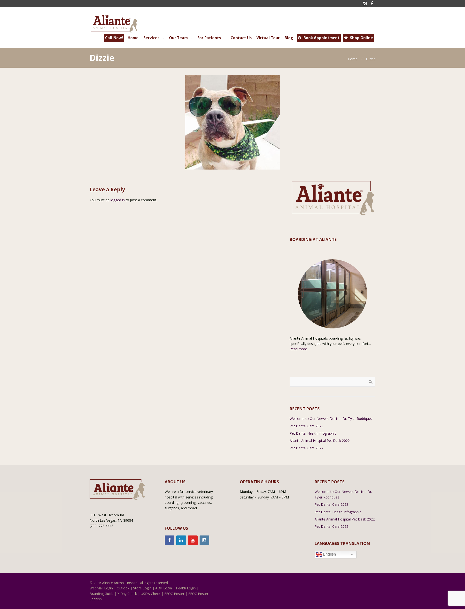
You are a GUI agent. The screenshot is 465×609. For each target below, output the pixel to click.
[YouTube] (193, 540)
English (329, 554)
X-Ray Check (127, 593)
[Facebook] (169, 540)
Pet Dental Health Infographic (313, 433)
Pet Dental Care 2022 (306, 448)
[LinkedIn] (181, 540)
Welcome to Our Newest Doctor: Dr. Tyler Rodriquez (331, 418)
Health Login (186, 588)
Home (352, 59)
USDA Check (150, 593)
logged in (117, 200)
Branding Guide (102, 593)
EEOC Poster (174, 593)
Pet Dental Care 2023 (306, 426)
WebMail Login (101, 588)
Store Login (142, 588)
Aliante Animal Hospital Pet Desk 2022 (320, 440)
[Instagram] (204, 540)
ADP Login (163, 588)
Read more (298, 349)
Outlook (123, 588)
